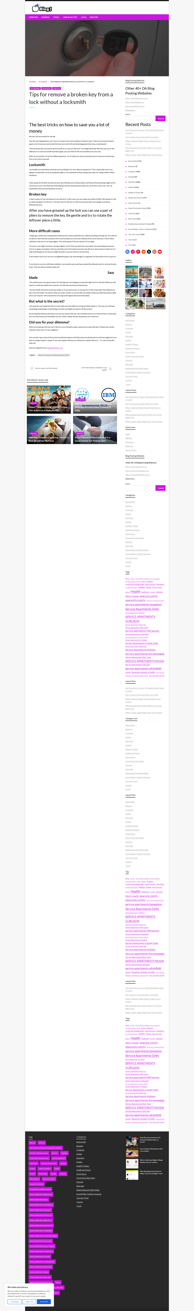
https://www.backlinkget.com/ (137, 471)
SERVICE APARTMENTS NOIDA (144, 661)
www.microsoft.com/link (156, 676)
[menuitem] (33, 17)
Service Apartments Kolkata (140, 649)
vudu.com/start (160, 672)
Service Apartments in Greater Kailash (136, 637)
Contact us (129, 442)
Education (46, 88)
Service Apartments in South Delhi (141, 643)
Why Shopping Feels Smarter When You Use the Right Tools (151, 1172)
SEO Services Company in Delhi (155, 600)
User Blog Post (70, 17)
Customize (14, 1302)
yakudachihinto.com (55, 348)
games (127, 592)
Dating (130, 177)
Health (135, 591)
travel (127, 672)
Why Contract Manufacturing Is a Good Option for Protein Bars (92, 439)
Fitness (148, 587)
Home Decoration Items (137, 208)
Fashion (131, 187)
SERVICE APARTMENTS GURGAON (140, 619)
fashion (142, 587)
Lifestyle (57, 88)
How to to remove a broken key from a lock (53, 355)
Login (83, 17)
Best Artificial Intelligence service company (148, 579)
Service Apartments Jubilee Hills (135, 646)
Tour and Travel (134, 234)
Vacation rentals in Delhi (143, 672)
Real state (132, 219)
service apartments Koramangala (144, 653)
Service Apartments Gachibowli (135, 613)
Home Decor (133, 203)
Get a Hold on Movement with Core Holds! (141, 137)
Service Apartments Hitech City (135, 625)
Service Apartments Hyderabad (137, 634)
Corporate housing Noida (134, 584)
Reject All (29, 1302)
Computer (33, 17)
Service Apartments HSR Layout (137, 628)
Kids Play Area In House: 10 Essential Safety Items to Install (150, 1140)
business (150, 581)
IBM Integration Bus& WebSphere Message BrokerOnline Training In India (93, 407)
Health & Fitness (134, 193)
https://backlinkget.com (134, 102)
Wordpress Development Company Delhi (136, 675)
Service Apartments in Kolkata (136, 640)
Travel (56, 17)
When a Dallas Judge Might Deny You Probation (143, 155)
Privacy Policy (130, 450)
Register (94, 17)
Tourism (131, 240)
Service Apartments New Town (138, 657)
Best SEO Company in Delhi (132, 581)
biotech (143, 581)
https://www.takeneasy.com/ (136, 98)
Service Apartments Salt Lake (137, 665)
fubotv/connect (157, 587)
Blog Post (129, 446)
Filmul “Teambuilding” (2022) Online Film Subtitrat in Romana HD (48, 409)
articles (132, 579)
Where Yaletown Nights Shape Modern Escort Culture (151, 1161)
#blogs (127, 579)
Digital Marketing (150, 584)
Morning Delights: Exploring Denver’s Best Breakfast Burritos (48, 439)
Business (45, 17)
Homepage (32, 81)
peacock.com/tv (149, 596)
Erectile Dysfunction (131, 587)
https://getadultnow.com (134, 106)
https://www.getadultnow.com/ (137, 475)
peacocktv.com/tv (135, 600)
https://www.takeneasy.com (136, 467)
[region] (29, 1295)
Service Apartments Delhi (142, 609)
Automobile (43, 81)
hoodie (152, 592)
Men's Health (132, 596)
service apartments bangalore (143, 604)
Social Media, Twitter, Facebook (140, 229)
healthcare (145, 592)
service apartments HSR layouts (142, 630)
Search (127, 114)
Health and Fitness (135, 198)
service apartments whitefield (143, 668)
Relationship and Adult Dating (139, 224)
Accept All (43, 1302)
